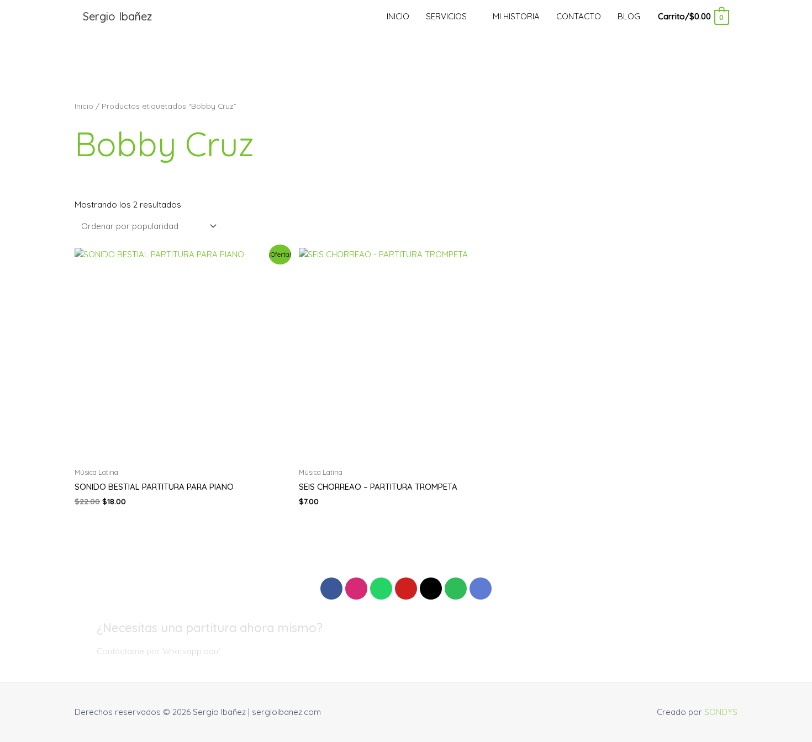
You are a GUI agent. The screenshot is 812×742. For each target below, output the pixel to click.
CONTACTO (578, 16)
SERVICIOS (446, 16)
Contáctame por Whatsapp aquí (158, 651)
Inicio (84, 105)
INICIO (398, 16)
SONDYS (720, 712)
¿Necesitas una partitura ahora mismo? (210, 627)
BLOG (629, 16)
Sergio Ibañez (117, 16)
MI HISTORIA (516, 16)
